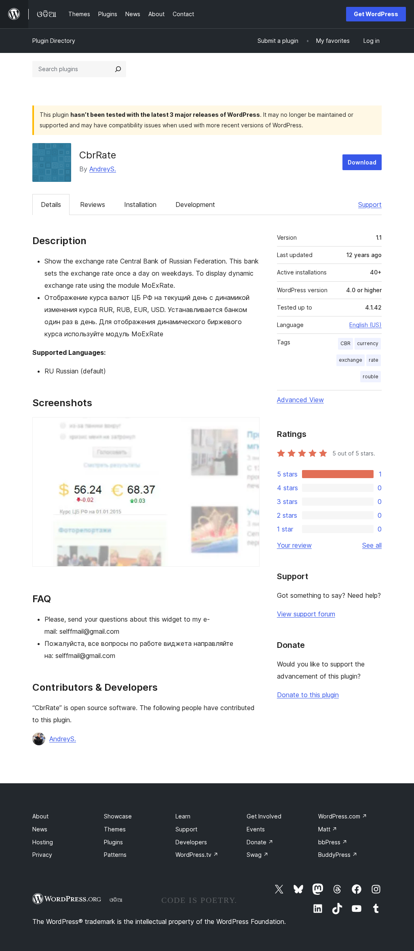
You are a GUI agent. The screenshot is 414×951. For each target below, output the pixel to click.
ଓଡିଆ (116, 899)
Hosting (42, 842)
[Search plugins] (118, 69)
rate (373, 360)
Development (195, 204)
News (39, 829)
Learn (182, 816)
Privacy (42, 854)
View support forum (306, 614)
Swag (257, 854)
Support (370, 204)
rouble (370, 376)
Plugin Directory (53, 40)
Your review (294, 545)
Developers (191, 842)
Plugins (113, 842)
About (40, 816)
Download (362, 162)
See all (372, 545)
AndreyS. (102, 169)
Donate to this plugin (308, 695)
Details (51, 204)
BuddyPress (337, 854)
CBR (345, 343)
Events (256, 829)
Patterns (115, 854)
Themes (115, 829)
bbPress (332, 842)
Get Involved (264, 816)
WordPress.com (342, 816)
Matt (327, 829)
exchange (350, 360)
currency (367, 343)
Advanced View (300, 400)
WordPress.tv (196, 854)
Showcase (118, 816)
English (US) (365, 324)
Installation (140, 204)
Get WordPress (376, 14)
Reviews (92, 204)
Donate (260, 842)
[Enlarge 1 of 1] (249, 428)
